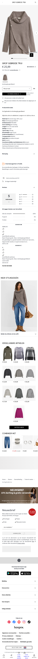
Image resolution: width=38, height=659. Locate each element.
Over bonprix (6, 602)
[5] (20, 58)
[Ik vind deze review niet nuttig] (3, 231)
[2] (14, 58)
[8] (26, 58)
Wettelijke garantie (26, 642)
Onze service (5, 588)
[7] (24, 58)
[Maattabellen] (34, 88)
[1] (12, 58)
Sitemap (18, 636)
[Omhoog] (19, 560)
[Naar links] (1, 33)
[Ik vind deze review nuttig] (3, 229)
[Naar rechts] (36, 33)
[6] (22, 58)
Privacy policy (21, 543)
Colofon (19, 639)
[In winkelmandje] (31, 55)
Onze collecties (6, 595)
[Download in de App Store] (25, 573)
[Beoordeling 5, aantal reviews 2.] (30, 67)
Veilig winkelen (6, 609)
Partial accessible (24, 633)
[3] (16, 58)
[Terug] (2, 2)
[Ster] (16, 225)
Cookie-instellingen (8, 639)
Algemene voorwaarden (9, 633)
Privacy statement (7, 636)
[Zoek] (35, 2)
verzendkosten (14, 70)
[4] (18, 58)
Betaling (4, 581)
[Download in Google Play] (13, 573)
